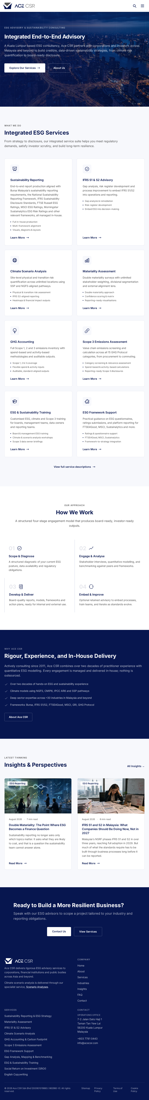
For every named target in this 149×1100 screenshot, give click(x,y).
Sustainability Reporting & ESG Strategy (28, 1015)
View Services (88, 931)
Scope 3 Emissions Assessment (23, 1045)
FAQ (79, 994)
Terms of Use (117, 1090)
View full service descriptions (72, 466)
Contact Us (59, 931)
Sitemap (85, 1088)
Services (82, 977)
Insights (82, 988)
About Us (59, 67)
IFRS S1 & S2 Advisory (17, 1027)
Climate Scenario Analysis (19, 1033)
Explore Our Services (22, 67)
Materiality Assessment (18, 1021)
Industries (83, 983)
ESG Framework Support (19, 1051)
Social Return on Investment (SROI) (25, 1068)
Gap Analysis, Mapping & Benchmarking (28, 1056)
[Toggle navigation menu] (142, 5)
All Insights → (136, 766)
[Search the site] (134, 5)
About (81, 971)
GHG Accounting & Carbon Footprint (25, 1039)
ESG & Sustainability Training (21, 1062)
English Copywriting (16, 1074)
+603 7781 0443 (87, 1038)
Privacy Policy (98, 1090)
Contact (82, 1000)
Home (80, 965)
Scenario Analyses (37, 986)
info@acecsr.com (87, 1042)
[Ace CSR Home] (19, 6)
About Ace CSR (18, 716)
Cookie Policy (134, 1090)
